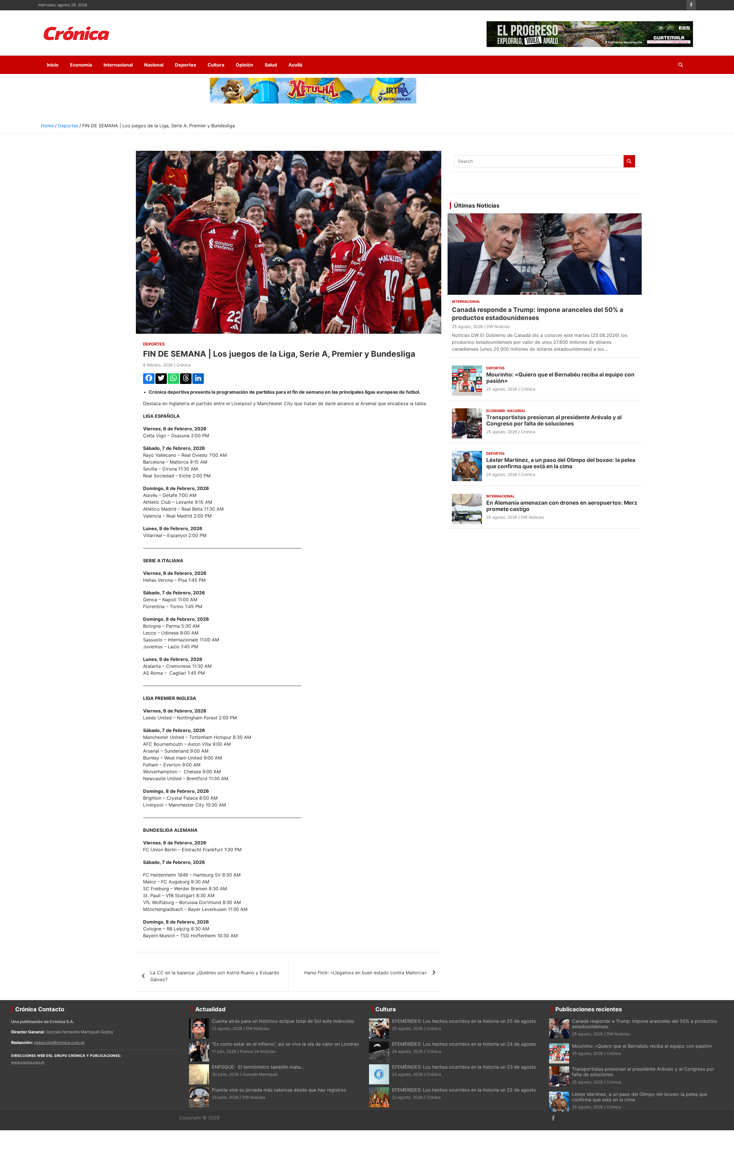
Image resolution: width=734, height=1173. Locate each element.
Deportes (185, 65)
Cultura (216, 65)
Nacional (153, 65)
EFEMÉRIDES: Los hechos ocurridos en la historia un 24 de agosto (464, 1044)
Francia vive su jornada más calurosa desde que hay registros (279, 1090)
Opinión (244, 65)
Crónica (183, 364)
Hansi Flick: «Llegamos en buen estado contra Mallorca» (365, 972)
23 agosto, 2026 (407, 1074)
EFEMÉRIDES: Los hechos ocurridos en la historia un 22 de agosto (464, 1090)
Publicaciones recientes (588, 1009)
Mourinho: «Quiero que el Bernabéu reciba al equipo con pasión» (560, 378)
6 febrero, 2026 (158, 364)
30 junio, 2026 (225, 1074)
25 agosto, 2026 (467, 326)
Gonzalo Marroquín (260, 1074)
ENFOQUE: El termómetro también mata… (258, 1067)
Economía (81, 65)
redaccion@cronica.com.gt (59, 1042)
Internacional (118, 65)
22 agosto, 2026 (407, 1097)
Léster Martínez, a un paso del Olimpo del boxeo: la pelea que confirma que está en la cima (560, 463)
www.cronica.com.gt (27, 1062)
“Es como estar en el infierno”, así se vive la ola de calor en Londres (285, 1044)
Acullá (295, 65)
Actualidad (210, 1009)
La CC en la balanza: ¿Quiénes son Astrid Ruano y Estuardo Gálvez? (214, 976)
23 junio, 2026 (225, 1097)
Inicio (52, 65)
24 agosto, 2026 (407, 1051)
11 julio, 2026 (224, 1051)
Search (629, 161)
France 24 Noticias (257, 1051)
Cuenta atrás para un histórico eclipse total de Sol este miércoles (283, 1021)
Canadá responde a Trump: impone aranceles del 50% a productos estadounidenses (644, 1023)
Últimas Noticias (476, 205)
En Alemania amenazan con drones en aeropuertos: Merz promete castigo (561, 506)
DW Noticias (498, 326)
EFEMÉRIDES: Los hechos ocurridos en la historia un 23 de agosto (465, 1067)
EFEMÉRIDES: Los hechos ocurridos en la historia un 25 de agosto (464, 1021)
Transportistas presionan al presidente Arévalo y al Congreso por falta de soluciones (554, 420)
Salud (271, 65)
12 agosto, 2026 (227, 1028)
